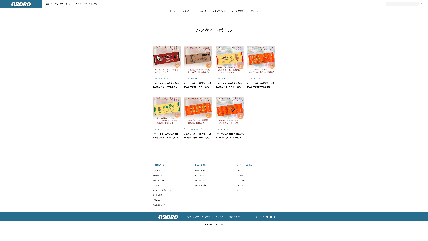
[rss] (274, 217)
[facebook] (267, 217)
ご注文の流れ (157, 170)
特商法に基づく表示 (160, 205)
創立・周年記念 (200, 175)
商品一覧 (202, 11)
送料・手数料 (157, 175)
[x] (263, 217)
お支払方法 (156, 185)
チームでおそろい (201, 170)
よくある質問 (237, 11)
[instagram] (260, 217)
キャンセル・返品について (162, 190)
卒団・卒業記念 (200, 180)
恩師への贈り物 (200, 185)
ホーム (172, 11)
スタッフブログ (219, 11)
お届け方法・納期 (159, 180)
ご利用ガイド (187, 11)
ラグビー (240, 190)
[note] (271, 217)
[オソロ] (21, 4)
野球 (238, 170)
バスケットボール (243, 180)
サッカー (240, 175)
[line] (256, 217)
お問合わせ (253, 11)
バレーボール (241, 185)
